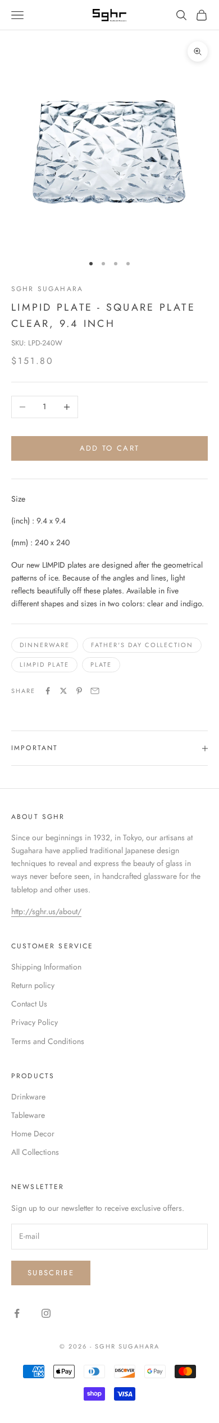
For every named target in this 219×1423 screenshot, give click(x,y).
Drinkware (28, 1096)
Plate (101, 664)
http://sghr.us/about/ (46, 911)
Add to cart (110, 448)
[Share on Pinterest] (79, 690)
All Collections (35, 1152)
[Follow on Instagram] (46, 1313)
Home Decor (32, 1133)
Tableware (28, 1115)
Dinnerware (45, 644)
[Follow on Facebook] (16, 1313)
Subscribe (51, 1272)
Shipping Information (46, 966)
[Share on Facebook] (47, 690)
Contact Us (29, 1003)
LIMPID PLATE (44, 664)
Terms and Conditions (47, 1041)
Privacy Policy (34, 1022)
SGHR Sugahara (47, 289)
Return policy (32, 985)
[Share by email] (94, 690)
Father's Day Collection (142, 644)
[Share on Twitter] (63, 690)
